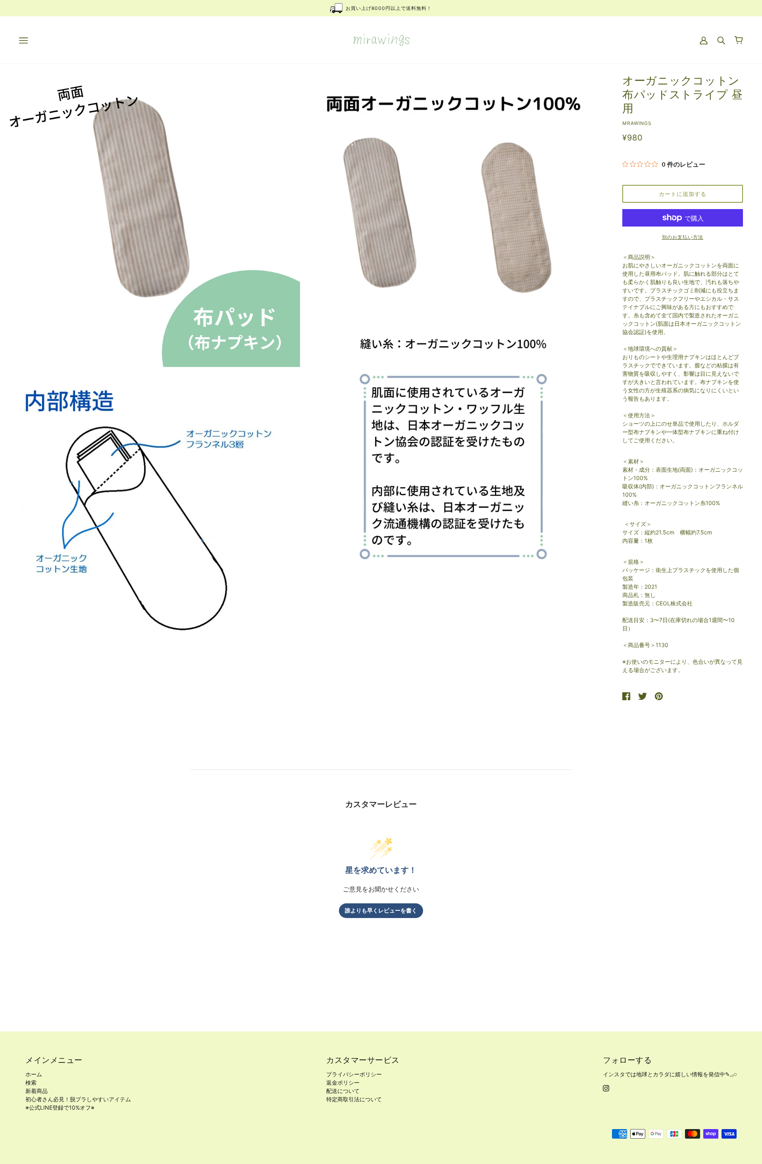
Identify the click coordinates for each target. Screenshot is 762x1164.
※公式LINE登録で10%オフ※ (59, 1107)
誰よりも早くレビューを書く (381, 910)
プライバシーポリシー (354, 1074)
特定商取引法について (354, 1099)
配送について (343, 1090)
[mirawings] (381, 39)
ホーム (33, 1074)
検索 (31, 1082)
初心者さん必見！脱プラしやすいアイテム (78, 1099)
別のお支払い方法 (682, 237)
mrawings (637, 123)
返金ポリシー (343, 1082)
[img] (606, 1087)
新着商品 (36, 1090)
